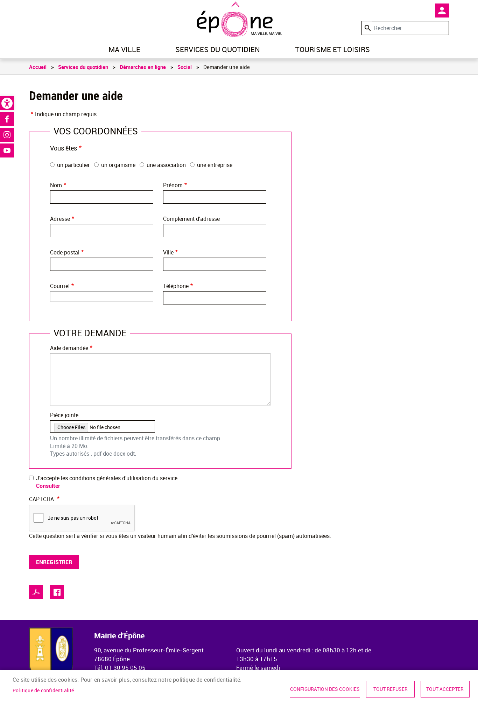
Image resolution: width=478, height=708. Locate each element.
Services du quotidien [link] (217, 49)
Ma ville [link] (124, 49)
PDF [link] (36, 592)
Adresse (60, 219)
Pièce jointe (64, 415)
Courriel (60, 286)
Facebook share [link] (57, 592)
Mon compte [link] (442, 10)
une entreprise (214, 165)
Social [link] (184, 66)
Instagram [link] (7, 135)
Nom (56, 185)
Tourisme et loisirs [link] (332, 49)
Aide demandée (69, 348)
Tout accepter (445, 689)
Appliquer (367, 27)
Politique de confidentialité (43, 690)
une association (166, 165)
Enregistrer (54, 562)
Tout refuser (390, 689)
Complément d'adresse (191, 219)
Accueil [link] (38, 66)
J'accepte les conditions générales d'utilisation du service (106, 478)
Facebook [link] (7, 119)
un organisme (118, 165)
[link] (7, 103)
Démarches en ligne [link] (143, 66)
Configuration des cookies (325, 689)
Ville (168, 252)
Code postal (64, 252)
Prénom (173, 185)
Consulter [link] (48, 486)
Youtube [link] (7, 150)
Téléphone (176, 286)
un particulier (73, 165)
